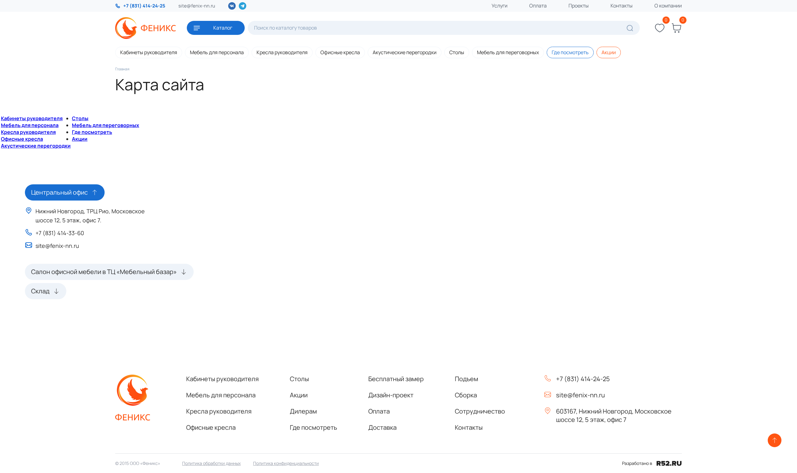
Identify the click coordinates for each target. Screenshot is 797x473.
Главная (122, 69)
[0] (659, 28)
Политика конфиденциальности (286, 463)
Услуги (499, 5)
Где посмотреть (570, 52)
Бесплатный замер (396, 379)
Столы (456, 52)
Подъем (466, 379)
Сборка (466, 395)
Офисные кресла (340, 52)
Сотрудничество (480, 411)
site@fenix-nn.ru (196, 5)
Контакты (622, 5)
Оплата (538, 5)
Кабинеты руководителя (148, 52)
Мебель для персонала (217, 52)
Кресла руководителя (282, 52)
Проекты (578, 5)
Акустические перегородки (404, 52)
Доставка (382, 427)
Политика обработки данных (211, 463)
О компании (668, 5)
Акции (608, 52)
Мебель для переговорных (508, 52)
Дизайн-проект (390, 395)
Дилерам (303, 411)
